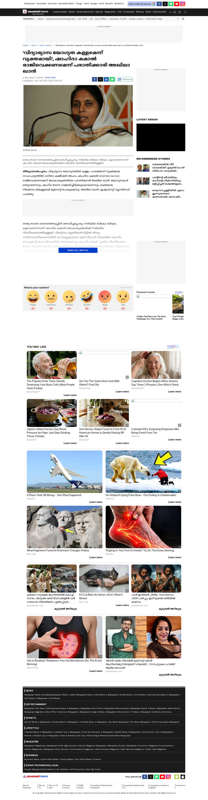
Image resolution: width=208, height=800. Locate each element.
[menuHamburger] (180, 12)
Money (140, 11)
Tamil (86, 3)
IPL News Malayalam (140, 722)
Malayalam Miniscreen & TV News (123, 712)
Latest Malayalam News (81, 695)
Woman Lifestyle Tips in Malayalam (41, 735)
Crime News (140, 695)
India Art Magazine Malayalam (92, 746)
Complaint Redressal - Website (102, 786)
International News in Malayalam (163, 695)
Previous (178, 19)
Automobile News (49, 759)
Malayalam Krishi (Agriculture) (61, 746)
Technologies (66, 759)
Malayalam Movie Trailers (143, 708)
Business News (31, 759)
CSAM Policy (81, 786)
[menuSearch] (185, 12)
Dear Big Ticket (93, 769)
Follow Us (127, 79)
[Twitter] (165, 4)
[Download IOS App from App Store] (182, 777)
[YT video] (176, 4)
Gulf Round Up (77, 769)
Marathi (109, 3)
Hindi (101, 3)
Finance (97, 759)
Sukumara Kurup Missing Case (60, 19)
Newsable (41, 3)
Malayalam (29, 3)
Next (182, 19)
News (72, 11)
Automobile (159, 11)
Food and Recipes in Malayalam (97, 732)
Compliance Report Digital (159, 786)
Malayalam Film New (34, 708)
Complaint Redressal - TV (134, 786)
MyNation (119, 3)
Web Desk (50, 77)
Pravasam (129, 11)
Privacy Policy (67, 786)
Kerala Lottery (136, 19)
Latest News (60, 11)
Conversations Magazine (81, 749)
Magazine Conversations (161, 746)
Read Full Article (78, 250)
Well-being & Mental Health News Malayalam (109, 735)
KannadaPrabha (66, 3)
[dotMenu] (170, 12)
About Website (27, 786)
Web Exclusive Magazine (107, 749)
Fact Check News (83, 759)
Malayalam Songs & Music (92, 712)
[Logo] (36, 12)
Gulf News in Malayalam (36, 698)
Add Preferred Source (140, 4)
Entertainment (85, 11)
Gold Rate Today (154, 19)
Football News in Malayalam (93, 722)
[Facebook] (159, 4)
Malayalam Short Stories (56, 749)
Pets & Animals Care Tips (73, 735)
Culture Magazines (33, 749)
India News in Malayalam (106, 695)
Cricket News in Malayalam (65, 722)
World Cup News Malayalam (165, 722)
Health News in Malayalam (127, 732)
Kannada (52, 3)
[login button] (175, 12)
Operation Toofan (118, 19)
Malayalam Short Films (92, 708)
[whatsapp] (171, 4)
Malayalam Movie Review (117, 708)
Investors (180, 785)
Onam (40, 19)
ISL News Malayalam (119, 722)
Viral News (54, 698)
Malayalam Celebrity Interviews (156, 712)
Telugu (78, 3)
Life (119, 11)
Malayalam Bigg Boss (34, 712)
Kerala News (126, 695)
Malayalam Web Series (168, 708)
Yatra (148, 11)
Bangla (94, 3)
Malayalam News (32, 695)
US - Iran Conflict (98, 19)
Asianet (35, 776)
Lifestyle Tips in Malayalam (67, 732)
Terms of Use (53, 786)
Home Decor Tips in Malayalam (157, 732)
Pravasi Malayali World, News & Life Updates (46, 769)
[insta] (182, 4)
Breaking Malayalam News (55, 695)
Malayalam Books (116, 746)
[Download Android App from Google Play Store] (176, 777)
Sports (99, 11)
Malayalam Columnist (137, 746)
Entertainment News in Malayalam (62, 708)
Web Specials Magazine (132, 749)
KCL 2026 (82, 19)
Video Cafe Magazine (156, 749)
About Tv (42, 786)
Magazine (110, 11)
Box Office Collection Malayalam (62, 712)
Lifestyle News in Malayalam (38, 732)
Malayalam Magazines (34, 746)
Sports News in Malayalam (37, 722)
